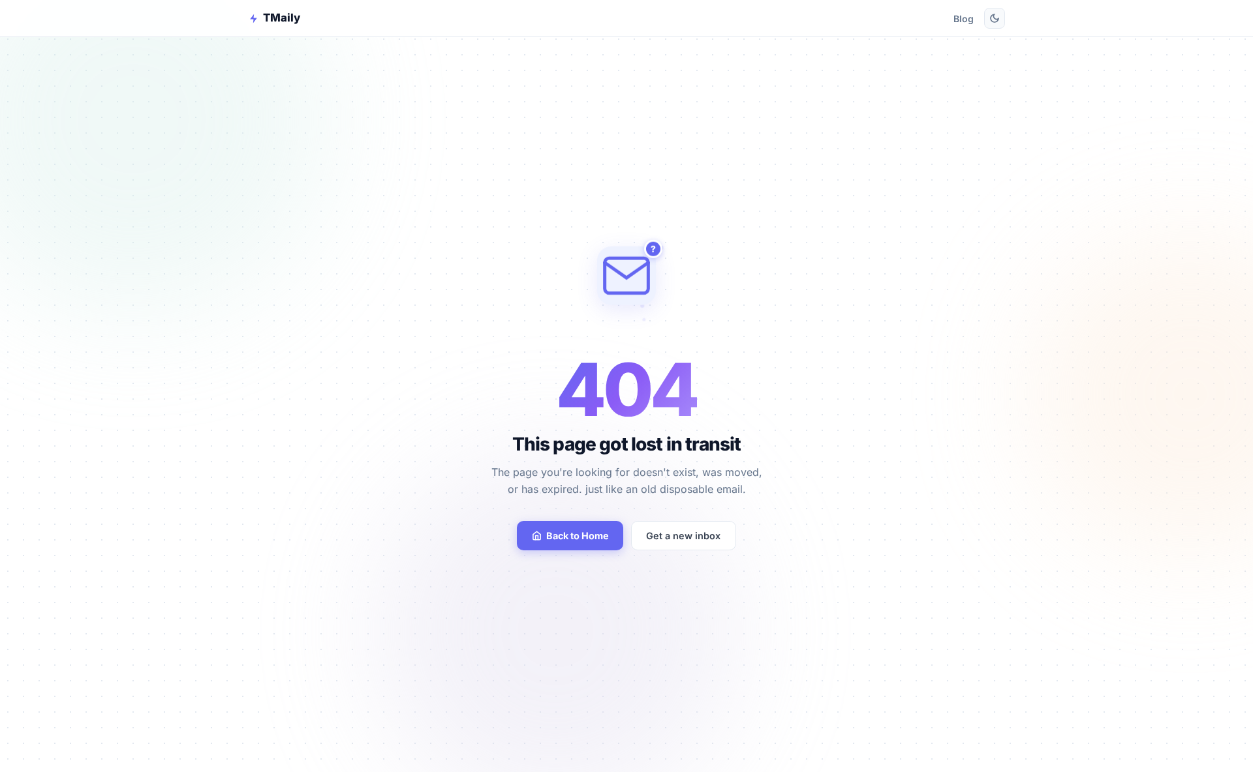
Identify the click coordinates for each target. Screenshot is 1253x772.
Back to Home (577, 535)
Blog (963, 18)
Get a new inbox (683, 535)
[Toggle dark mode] (994, 18)
